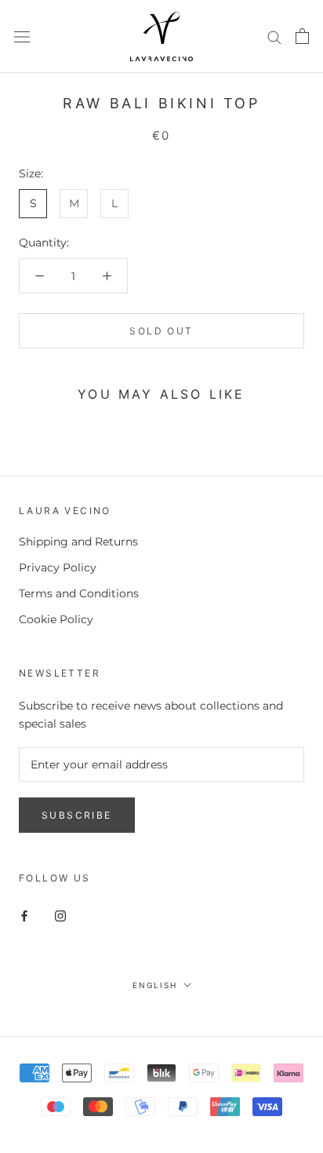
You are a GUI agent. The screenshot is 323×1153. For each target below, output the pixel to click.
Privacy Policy (57, 567)
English (154, 985)
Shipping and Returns (78, 542)
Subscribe (77, 815)
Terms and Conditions (79, 593)
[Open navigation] (22, 36)
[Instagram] (60, 916)
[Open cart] (302, 36)
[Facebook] (24, 916)
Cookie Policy (56, 619)
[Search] (274, 36)
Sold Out (161, 331)
